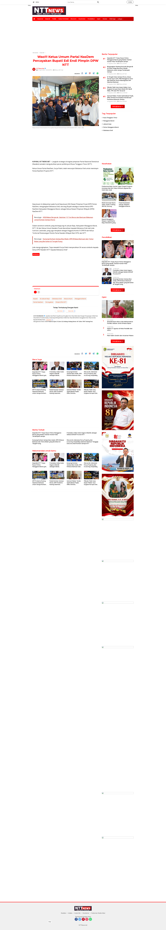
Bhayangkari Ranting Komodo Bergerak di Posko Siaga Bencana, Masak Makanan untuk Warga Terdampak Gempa (120, 69)
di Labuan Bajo (45, 299)
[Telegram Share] (93, 73)
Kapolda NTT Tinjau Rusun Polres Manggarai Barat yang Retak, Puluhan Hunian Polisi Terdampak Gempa (39, 373)
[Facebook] (76, 919)
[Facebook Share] (82, 73)
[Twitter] (79, 919)
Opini (98, 19)
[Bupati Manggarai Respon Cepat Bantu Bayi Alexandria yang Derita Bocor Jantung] (109, 213)
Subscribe (70, 311)
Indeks (130, 2)
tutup (29, 5)
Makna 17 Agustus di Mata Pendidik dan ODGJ (119, 329)
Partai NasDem (38, 302)
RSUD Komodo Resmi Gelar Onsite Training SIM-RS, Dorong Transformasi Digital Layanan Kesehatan (108, 204)
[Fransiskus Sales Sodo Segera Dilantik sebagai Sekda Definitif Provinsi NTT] (57, 366)
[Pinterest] (83, 919)
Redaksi (63, 913)
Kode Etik (77, 913)
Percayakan (49, 302)
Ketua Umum (68, 299)
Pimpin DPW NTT (61, 302)
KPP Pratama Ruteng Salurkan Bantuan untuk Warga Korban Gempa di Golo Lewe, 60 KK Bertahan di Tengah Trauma (39, 391)
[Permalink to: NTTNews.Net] (33, 69)
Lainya (120, 19)
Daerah (47, 19)
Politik (54, 19)
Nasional (40, 19)
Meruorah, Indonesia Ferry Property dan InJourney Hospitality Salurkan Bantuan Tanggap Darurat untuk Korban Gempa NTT (91, 373)
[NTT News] (49, 10)
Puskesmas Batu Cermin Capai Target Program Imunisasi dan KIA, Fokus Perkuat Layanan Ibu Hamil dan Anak (117, 188)
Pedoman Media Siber (98, 913)
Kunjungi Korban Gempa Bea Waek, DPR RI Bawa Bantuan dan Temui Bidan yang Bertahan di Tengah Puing (74, 373)
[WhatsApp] (90, 919)
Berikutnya (36, 254)
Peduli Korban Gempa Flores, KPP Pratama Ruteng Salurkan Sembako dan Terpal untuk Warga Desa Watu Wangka (57, 391)
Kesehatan (82, 19)
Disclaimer (86, 913)
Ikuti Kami (60, 311)
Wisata (105, 19)
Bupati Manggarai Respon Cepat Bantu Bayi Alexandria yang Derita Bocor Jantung (109, 221)
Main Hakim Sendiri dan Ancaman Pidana (120, 335)
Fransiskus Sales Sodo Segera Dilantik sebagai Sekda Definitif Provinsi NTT (57, 373)
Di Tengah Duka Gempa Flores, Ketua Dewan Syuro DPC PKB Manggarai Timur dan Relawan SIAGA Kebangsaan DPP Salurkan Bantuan (120, 79)
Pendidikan (91, 19)
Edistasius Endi (57, 299)
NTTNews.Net (40, 68)
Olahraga (112, 19)
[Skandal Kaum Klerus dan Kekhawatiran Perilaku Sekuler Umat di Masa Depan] (118, 309)
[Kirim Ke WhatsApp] (97, 73)
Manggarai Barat (80, 299)
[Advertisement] (23, 33)
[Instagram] (86, 919)
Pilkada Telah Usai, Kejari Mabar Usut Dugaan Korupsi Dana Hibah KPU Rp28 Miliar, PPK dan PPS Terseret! (91, 391)
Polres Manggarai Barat (111, 127)
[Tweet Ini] (86, 73)
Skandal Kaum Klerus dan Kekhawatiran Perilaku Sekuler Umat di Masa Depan (120, 322)
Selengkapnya (117, 106)
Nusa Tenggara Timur (110, 118)
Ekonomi (73, 19)
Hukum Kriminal (63, 19)
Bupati (35, 299)
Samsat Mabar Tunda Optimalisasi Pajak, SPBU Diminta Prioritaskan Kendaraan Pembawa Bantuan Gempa (74, 391)
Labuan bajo (107, 124)
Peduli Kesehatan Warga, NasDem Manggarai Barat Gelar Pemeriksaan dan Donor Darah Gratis (125, 204)
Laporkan (48, 319)
